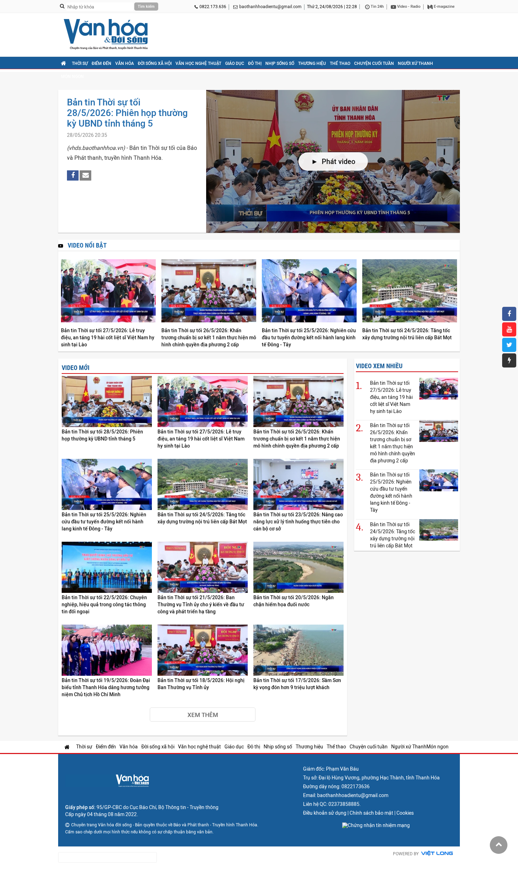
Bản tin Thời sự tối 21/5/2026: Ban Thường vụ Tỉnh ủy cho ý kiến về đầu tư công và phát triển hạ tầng (201, 604)
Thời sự (80, 63)
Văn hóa (124, 63)
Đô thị (254, 63)
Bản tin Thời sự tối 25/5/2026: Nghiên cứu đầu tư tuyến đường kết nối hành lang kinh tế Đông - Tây (309, 337)
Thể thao (340, 63)
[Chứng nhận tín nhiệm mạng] (376, 825)
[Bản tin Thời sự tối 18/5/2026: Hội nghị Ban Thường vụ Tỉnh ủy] (203, 650)
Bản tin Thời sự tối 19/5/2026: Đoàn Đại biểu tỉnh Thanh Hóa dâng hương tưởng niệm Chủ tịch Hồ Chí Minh (106, 687)
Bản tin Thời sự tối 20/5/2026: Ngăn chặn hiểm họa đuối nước (293, 601)
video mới (76, 367)
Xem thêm (202, 714)
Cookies (405, 813)
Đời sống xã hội (155, 63)
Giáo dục (234, 63)
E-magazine (444, 6)
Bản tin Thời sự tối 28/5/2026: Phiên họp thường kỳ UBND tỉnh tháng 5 (127, 113)
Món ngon (72, 76)
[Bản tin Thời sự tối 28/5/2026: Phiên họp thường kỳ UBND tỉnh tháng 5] (107, 402)
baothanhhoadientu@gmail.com (270, 6)
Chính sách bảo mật (371, 813)
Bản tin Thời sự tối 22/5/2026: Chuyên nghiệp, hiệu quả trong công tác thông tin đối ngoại (104, 604)
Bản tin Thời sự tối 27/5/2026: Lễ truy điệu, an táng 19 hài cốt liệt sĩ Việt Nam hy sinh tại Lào (107, 337)
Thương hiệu (312, 63)
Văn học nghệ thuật (198, 63)
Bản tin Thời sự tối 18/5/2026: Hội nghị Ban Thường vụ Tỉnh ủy (201, 683)
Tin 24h (377, 6)
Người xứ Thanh (415, 63)
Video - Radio (408, 6)
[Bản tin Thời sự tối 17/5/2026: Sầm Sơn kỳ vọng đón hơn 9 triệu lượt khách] (298, 650)
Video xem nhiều (379, 366)
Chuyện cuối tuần (374, 63)
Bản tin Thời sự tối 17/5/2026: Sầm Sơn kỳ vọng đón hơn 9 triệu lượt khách (297, 683)
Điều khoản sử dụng (324, 813)
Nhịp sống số (279, 63)
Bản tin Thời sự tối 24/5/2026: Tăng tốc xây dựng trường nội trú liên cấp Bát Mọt (407, 334)
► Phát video (333, 161)
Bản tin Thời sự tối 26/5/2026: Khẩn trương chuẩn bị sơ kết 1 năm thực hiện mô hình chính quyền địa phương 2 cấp (208, 337)
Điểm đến (101, 63)
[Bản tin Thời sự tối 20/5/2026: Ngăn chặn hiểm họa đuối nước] (298, 568)
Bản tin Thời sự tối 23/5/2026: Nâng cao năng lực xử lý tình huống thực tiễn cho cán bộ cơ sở (298, 521)
